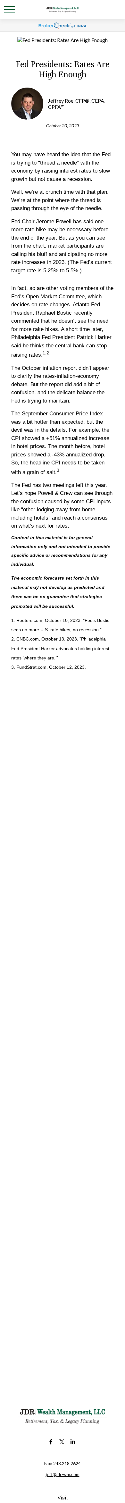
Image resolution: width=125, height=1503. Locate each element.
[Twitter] (62, 1442)
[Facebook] (51, 1442)
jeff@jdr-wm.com (62, 1474)
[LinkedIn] (73, 1442)
